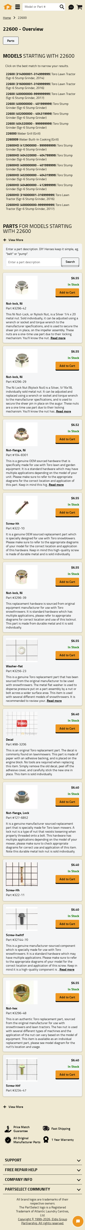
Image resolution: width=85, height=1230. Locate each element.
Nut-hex (11, 1008)
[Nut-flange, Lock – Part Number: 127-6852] (24, 797)
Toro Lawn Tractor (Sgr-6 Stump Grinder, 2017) (41, 95)
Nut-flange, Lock (17, 812)
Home (7, 18)
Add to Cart (67, 292)
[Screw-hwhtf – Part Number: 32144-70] (24, 919)
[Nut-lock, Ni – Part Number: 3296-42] (24, 287)
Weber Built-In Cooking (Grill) (32, 139)
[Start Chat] (78, 1221)
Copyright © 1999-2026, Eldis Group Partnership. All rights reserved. (42, 1221)
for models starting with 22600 (37, 228)
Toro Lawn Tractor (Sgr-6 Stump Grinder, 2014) (41, 76)
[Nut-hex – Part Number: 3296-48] (24, 992)
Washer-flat (14, 666)
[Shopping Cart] (79, 7)
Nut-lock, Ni (14, 303)
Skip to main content (42, 47)
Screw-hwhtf (15, 935)
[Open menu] (17, 7)
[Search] (62, 7)
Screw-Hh (13, 890)
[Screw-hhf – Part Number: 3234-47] (24, 1070)
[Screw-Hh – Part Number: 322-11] (24, 874)
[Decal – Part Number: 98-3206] (24, 724)
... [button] (57, 338)
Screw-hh (12, 523)
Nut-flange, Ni (16, 450)
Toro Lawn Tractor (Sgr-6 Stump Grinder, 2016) (41, 85)
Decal (9, 739)
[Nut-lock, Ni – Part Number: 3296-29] (24, 361)
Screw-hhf (13, 1085)
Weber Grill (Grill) (23, 133)
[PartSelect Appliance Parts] (8, 7)
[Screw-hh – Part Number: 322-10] (24, 507)
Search (70, 261)
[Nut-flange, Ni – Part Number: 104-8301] (24, 434)
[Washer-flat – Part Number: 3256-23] (24, 650)
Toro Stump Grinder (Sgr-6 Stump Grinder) (37, 105)
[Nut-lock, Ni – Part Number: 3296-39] (24, 577)
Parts (10, 40)
